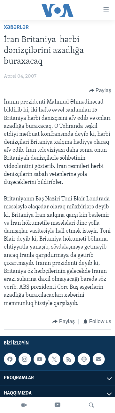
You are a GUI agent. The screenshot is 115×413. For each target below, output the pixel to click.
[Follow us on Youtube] (40, 359)
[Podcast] (84, 359)
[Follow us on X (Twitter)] (54, 359)
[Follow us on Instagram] (25, 359)
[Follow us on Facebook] (10, 359)
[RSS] (69, 359)
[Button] (100, 90)
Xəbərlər (16, 28)
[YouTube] (57, 405)
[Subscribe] (99, 359)
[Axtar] (91, 405)
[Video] (24, 405)
